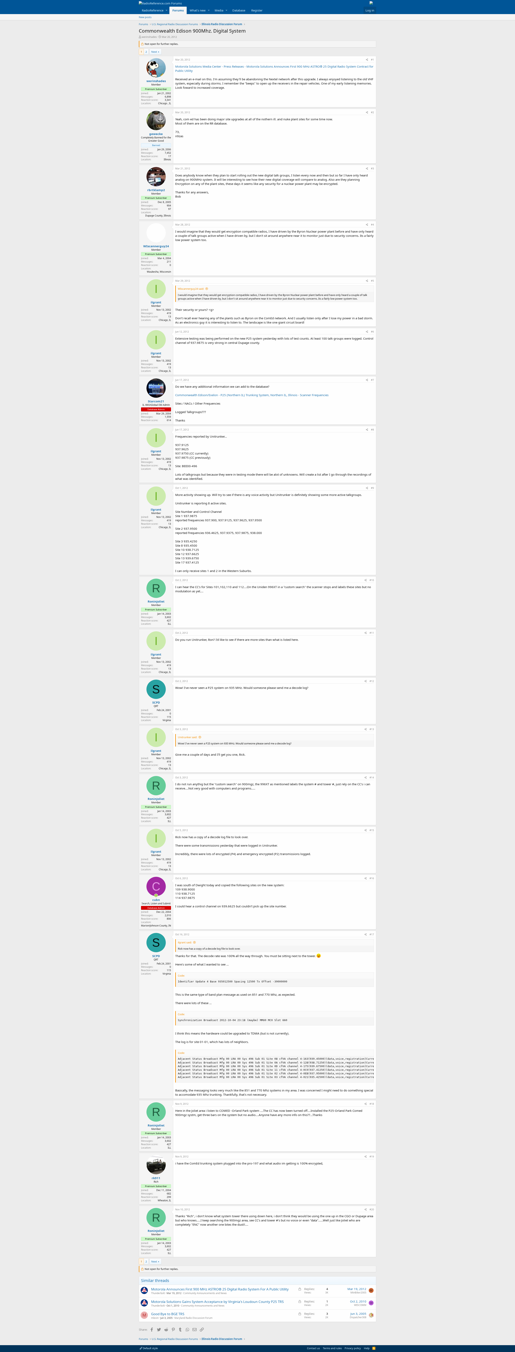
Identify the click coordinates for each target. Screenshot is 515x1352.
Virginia (167, 720)
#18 (372, 1104)
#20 (372, 1209)
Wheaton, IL (164, 1200)
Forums (178, 10)
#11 (372, 633)
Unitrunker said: (187, 737)
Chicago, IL (165, 320)
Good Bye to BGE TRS (167, 1314)
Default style (150, 1348)
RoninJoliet (156, 601)
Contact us (313, 1348)
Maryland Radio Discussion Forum (193, 1318)
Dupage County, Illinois (158, 215)
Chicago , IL (164, 103)
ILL (169, 624)
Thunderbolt (158, 1293)
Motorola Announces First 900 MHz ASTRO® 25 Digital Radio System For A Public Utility (220, 1289)
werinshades (149, 37)
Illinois (167, 159)
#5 (372, 280)
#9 (372, 488)
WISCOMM (360, 1305)
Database (238, 10)
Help (367, 1348)
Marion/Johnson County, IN (156, 925)
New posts (145, 17)
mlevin (155, 1318)
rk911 (156, 1178)
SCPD (156, 702)
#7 (372, 380)
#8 (372, 429)
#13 (372, 729)
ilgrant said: (185, 942)
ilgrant (156, 302)
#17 (372, 934)
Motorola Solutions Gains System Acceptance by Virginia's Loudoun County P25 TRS (217, 1301)
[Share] (367, 60)
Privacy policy (353, 1348)
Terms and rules (332, 1348)
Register (257, 10)
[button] (166, 10)
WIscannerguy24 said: (191, 289)
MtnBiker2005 (358, 1292)
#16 (372, 878)
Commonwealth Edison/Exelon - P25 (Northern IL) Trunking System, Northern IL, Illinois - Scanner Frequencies (252, 395)
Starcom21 (156, 401)
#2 (372, 112)
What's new (198, 10)
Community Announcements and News (205, 1293)
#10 (372, 580)
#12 (372, 681)
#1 (372, 59)
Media (219, 10)
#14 (372, 777)
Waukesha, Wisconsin (159, 271)
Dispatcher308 (358, 1317)
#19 (372, 1156)
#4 (372, 224)
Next (154, 52)
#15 (372, 830)
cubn (156, 900)
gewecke (156, 134)
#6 (372, 331)
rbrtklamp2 (156, 190)
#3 (372, 168)
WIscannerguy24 (156, 246)
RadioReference (152, 10)
